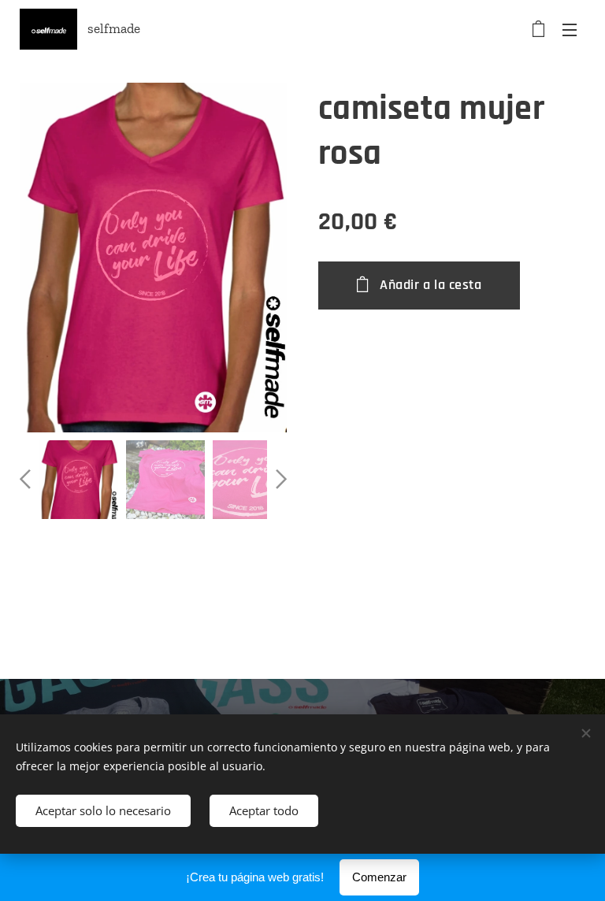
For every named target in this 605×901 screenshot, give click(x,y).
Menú (569, 29)
